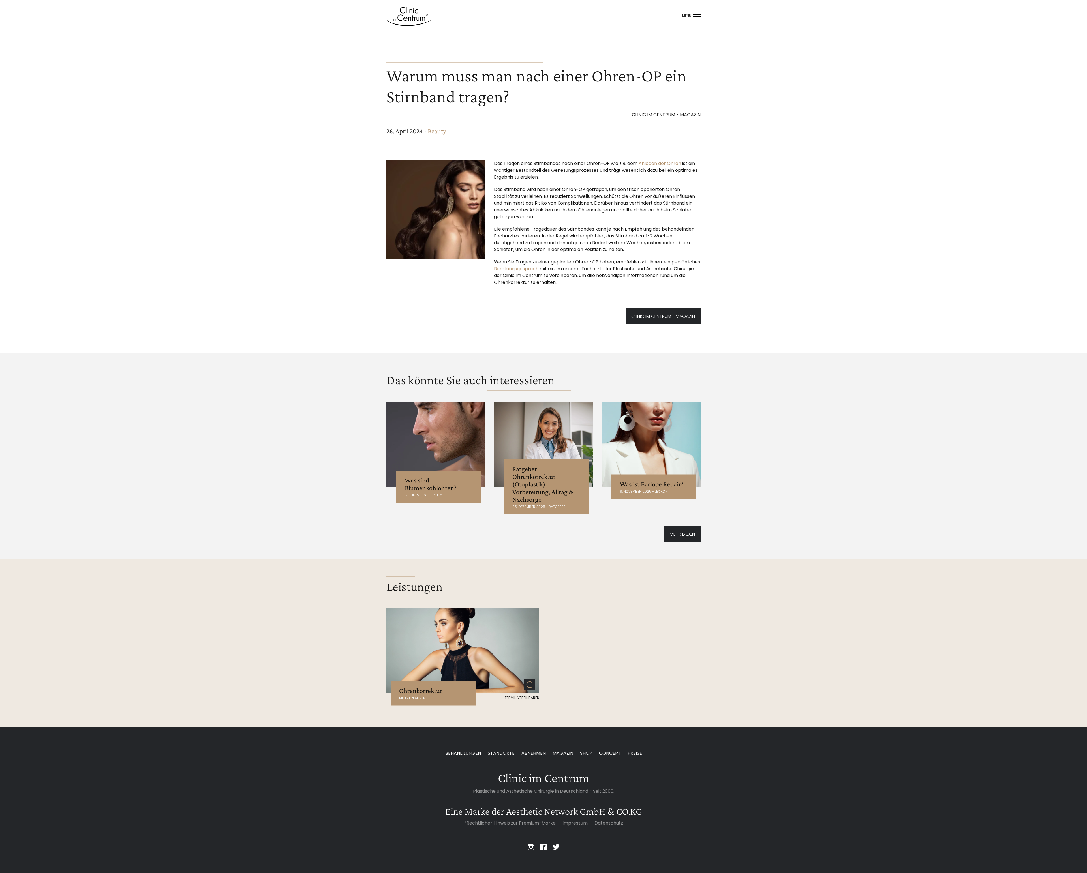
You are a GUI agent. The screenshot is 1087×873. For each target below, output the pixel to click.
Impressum (575, 823)
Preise (635, 753)
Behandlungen (463, 753)
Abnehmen (533, 753)
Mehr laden (682, 534)
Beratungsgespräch (516, 268)
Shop (586, 753)
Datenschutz (608, 823)
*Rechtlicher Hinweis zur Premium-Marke (510, 823)
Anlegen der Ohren (660, 163)
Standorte (501, 753)
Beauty (437, 131)
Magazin (563, 753)
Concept (610, 753)
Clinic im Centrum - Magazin (663, 316)
